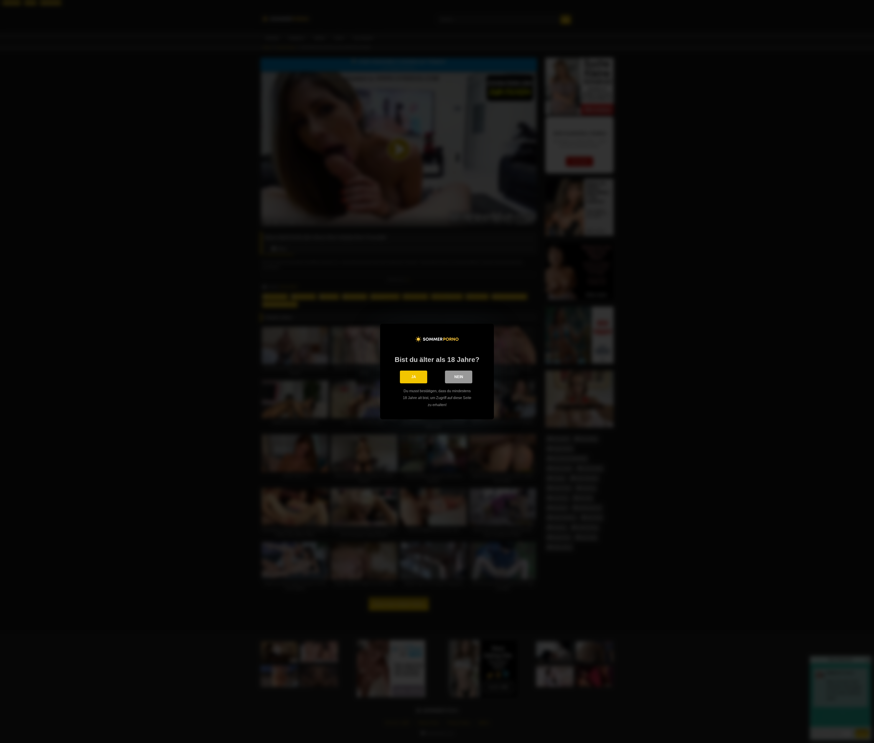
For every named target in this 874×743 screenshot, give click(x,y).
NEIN (458, 377)
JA (413, 377)
